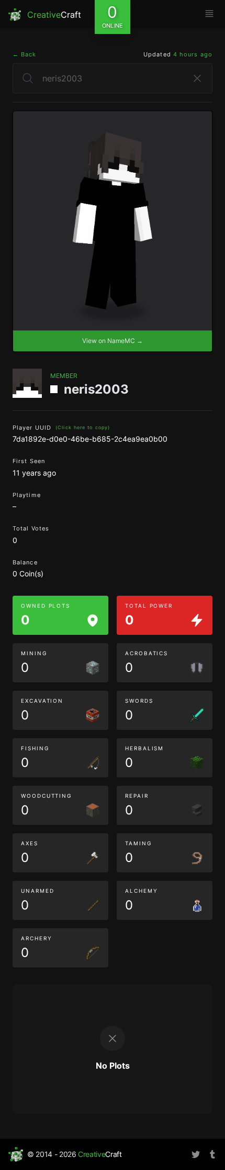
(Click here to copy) (82, 427)
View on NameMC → (112, 341)
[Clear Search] (197, 78)
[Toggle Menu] (209, 13)
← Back (25, 54)
